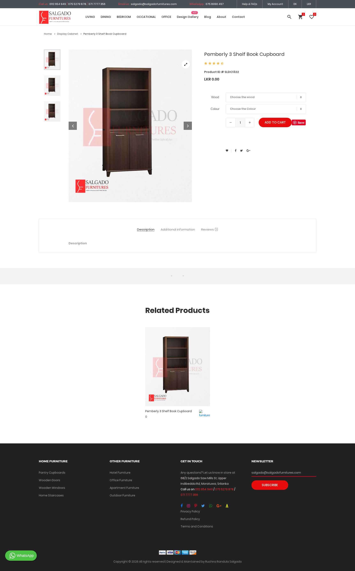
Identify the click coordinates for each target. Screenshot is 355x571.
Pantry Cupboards (52, 473)
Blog (207, 17)
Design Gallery (187, 17)
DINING (106, 17)
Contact (238, 17)
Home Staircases (51, 495)
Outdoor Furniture (122, 495)
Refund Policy (190, 519)
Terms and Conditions (197, 526)
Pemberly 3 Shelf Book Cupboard (168, 411)
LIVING (90, 17)
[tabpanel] (130, 126)
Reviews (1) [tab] (209, 230)
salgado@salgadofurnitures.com (154, 4)
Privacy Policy (190, 511)
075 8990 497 (215, 4)
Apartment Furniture (124, 488)
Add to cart (275, 122)
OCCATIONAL (146, 17)
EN (295, 4)
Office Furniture (121, 480)
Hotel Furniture (120, 473)
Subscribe (270, 485)
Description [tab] (145, 230)
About (221, 17)
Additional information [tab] (178, 230)
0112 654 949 (58, 4)
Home (48, 34)
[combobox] (266, 97)
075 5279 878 (77, 4)
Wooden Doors (49, 480)
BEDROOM (124, 17)
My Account (275, 4)
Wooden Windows (52, 488)
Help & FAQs (249, 4)
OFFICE (166, 17)
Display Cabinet (68, 34)
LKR (309, 4)
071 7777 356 (97, 4)
